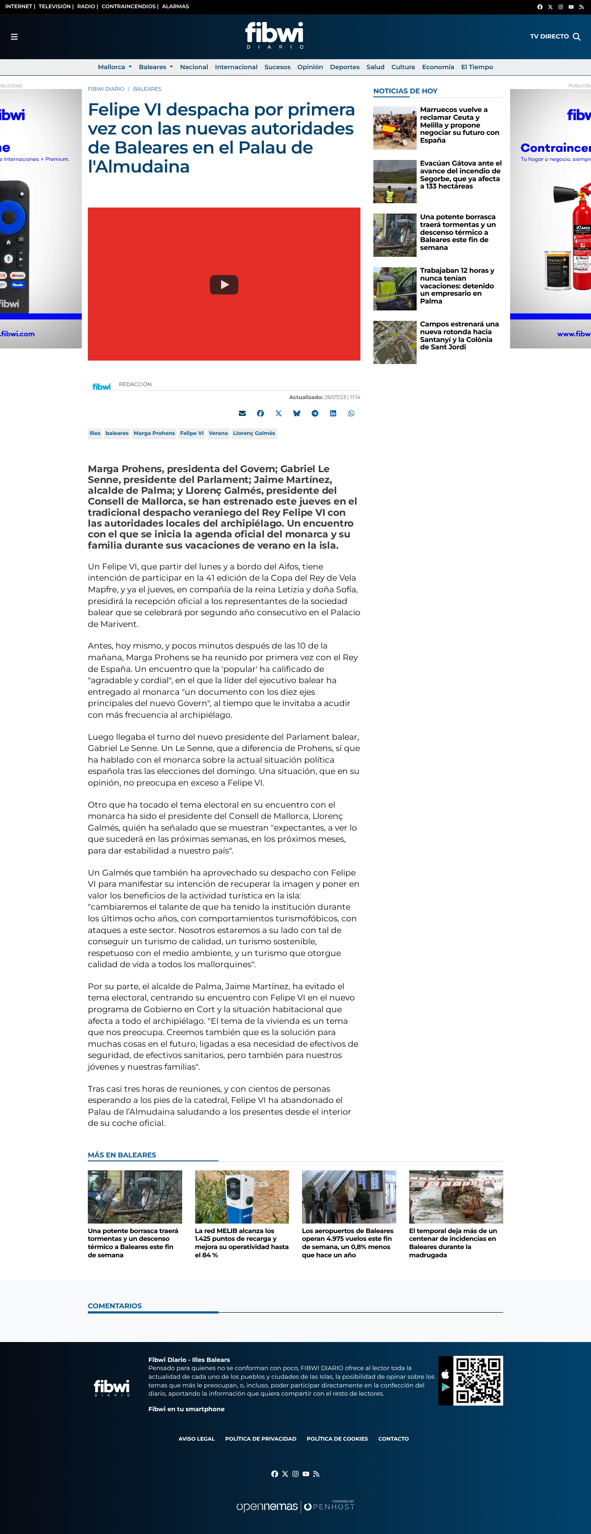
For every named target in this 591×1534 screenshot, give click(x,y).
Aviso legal (197, 1439)
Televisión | (56, 6)
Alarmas (175, 6)
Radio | (87, 6)
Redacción (136, 384)
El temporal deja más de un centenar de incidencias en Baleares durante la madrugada (453, 1243)
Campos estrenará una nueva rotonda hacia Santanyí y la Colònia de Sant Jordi (459, 336)
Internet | (20, 6)
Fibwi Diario (106, 89)
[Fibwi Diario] (274, 37)
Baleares (147, 89)
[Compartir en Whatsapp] (351, 413)
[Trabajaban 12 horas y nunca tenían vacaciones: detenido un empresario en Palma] (395, 288)
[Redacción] (101, 386)
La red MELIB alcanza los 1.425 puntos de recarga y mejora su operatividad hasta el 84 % (242, 1243)
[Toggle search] (577, 37)
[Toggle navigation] (14, 37)
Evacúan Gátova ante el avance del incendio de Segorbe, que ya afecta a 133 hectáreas (461, 175)
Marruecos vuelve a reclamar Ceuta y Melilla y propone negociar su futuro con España (459, 125)
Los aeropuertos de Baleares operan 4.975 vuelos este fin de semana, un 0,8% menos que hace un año (347, 1243)
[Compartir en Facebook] (260, 413)
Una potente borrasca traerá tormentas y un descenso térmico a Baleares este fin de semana (458, 232)
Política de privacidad (260, 1439)
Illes (95, 433)
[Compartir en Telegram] (315, 413)
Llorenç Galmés (254, 433)
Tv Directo (549, 36)
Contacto (393, 1439)
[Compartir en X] (279, 413)
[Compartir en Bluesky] (297, 413)
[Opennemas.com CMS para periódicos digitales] (295, 1515)
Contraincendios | (130, 6)
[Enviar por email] (242, 413)
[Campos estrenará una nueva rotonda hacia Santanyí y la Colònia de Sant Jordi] (395, 342)
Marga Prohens (154, 433)
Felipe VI (191, 433)
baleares (117, 433)
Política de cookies (337, 1439)
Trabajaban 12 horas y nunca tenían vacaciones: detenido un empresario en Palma (457, 286)
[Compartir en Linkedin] (333, 413)
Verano (218, 433)
